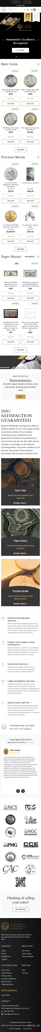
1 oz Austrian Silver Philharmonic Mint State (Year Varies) (10, 184)
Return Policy (6, 982)
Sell (23, 970)
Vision (4, 954)
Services (25, 973)
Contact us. (27, 729)
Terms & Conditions (9, 979)
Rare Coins (26, 951)
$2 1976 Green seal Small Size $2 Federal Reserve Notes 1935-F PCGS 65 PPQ (30, 284)
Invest (20, 397)
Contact (4, 959)
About (4, 951)
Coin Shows (6, 995)
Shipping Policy (7, 984)
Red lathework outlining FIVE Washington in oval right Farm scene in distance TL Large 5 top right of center (10, 326)
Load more (20, 150)
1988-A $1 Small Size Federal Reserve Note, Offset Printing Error (11, 284)
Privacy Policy (7, 976)
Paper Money (26, 954)
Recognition (6, 956)
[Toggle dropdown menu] (38, 64)
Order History (7, 973)
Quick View (11, 98)
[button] (16, 56)
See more (29, 742)
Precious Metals (28, 956)
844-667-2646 (21, 5)
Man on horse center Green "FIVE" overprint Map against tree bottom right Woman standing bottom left (30, 326)
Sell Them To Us (20, 909)
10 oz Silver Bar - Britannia (30, 183)
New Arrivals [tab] (30, 257)
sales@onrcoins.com (11, 1014)
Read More (20, 50)
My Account (6, 970)
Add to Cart (10, 103)
